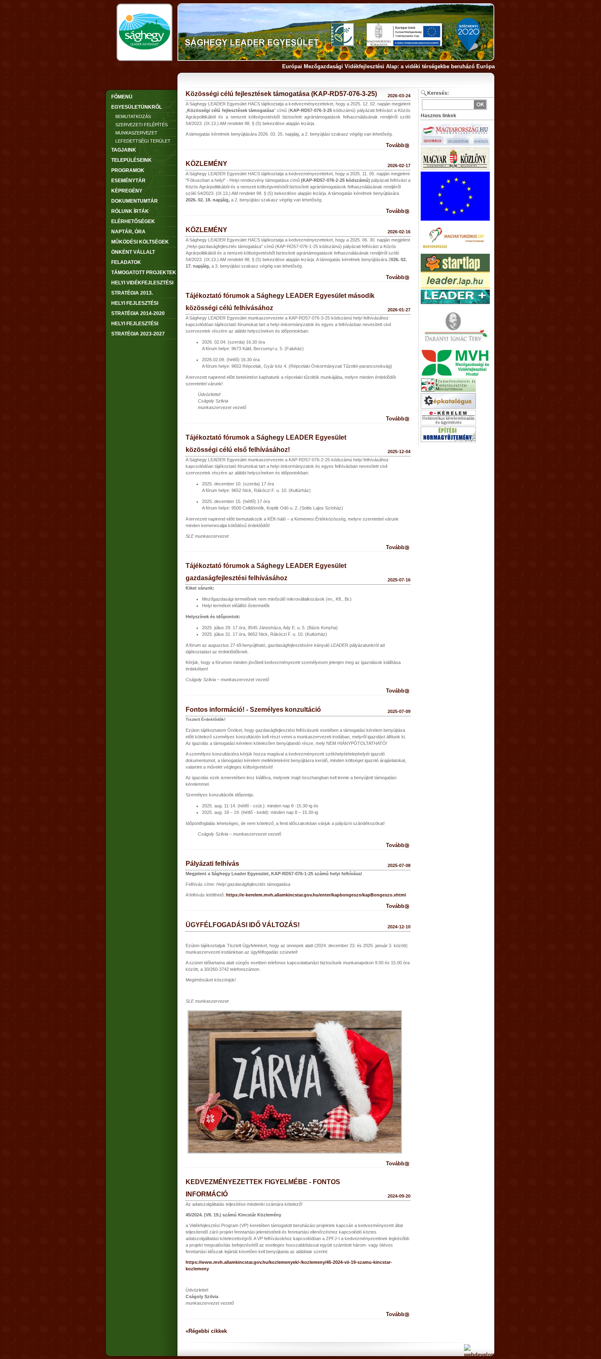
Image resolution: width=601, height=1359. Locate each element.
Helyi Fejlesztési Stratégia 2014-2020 (138, 308)
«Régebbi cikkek (206, 1331)
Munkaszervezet (136, 132)
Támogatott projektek (143, 272)
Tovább (395, 145)
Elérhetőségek (133, 221)
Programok (127, 170)
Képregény (126, 191)
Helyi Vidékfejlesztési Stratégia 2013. (142, 288)
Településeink (131, 160)
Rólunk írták (130, 211)
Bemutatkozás (133, 116)
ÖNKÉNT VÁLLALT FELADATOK (133, 257)
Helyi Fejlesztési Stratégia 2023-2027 (138, 329)
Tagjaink (123, 150)
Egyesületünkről (136, 107)
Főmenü (121, 97)
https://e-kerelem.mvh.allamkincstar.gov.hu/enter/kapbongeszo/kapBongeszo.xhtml (316, 894)
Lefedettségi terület (142, 141)
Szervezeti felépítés (141, 124)
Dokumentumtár (134, 201)
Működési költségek (140, 242)
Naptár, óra (128, 232)
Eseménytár (128, 180)
